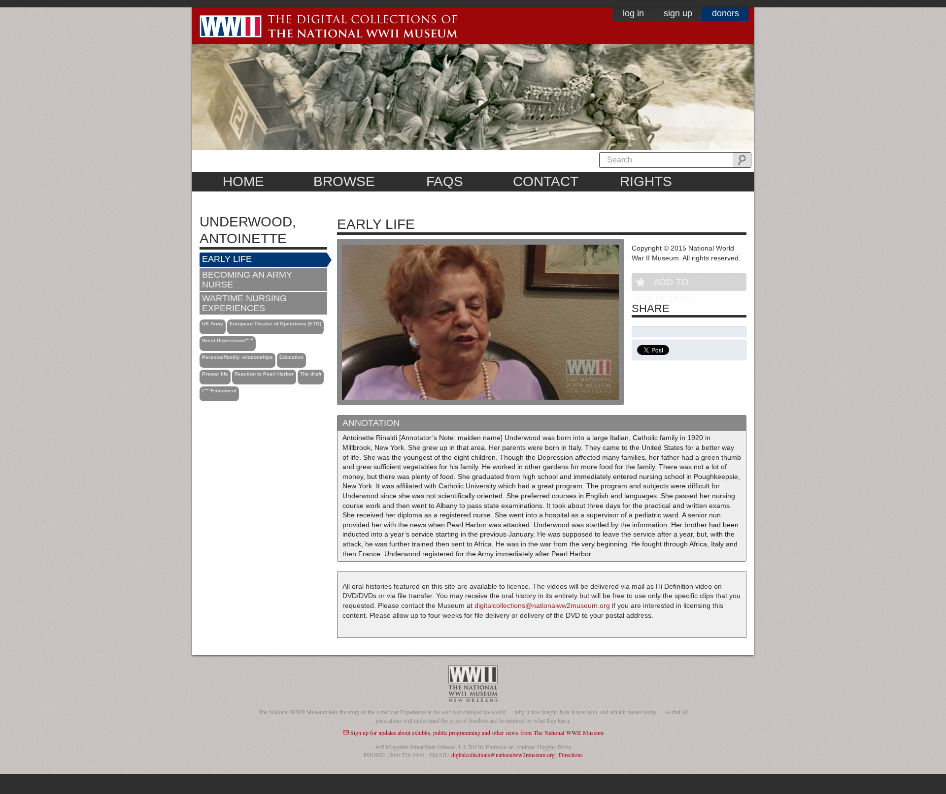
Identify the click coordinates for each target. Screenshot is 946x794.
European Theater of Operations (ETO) (275, 323)
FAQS (444, 181)
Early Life (227, 259)
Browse (344, 181)
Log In (633, 13)
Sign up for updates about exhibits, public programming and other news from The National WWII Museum (477, 732)
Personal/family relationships (237, 357)
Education (291, 357)
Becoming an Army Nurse (247, 279)
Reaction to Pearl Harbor (264, 374)
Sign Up (678, 13)
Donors (725, 13)
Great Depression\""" (227, 340)
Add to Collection (665, 283)
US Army (212, 323)
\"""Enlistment (219, 390)
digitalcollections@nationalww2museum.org (542, 605)
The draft (310, 374)
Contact (545, 181)
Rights (646, 181)
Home (243, 181)
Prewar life (215, 374)
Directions (571, 755)
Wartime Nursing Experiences (244, 303)
